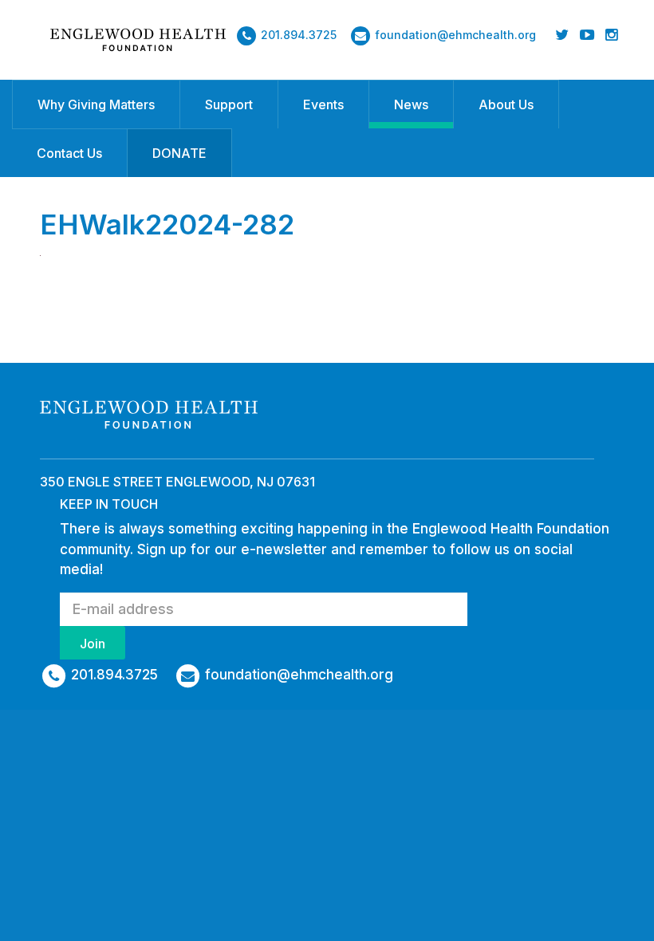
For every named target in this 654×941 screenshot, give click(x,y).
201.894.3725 (299, 34)
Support (229, 104)
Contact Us (69, 153)
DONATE (179, 153)
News (411, 104)
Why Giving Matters (96, 104)
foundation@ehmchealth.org (455, 34)
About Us (506, 104)
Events (323, 104)
